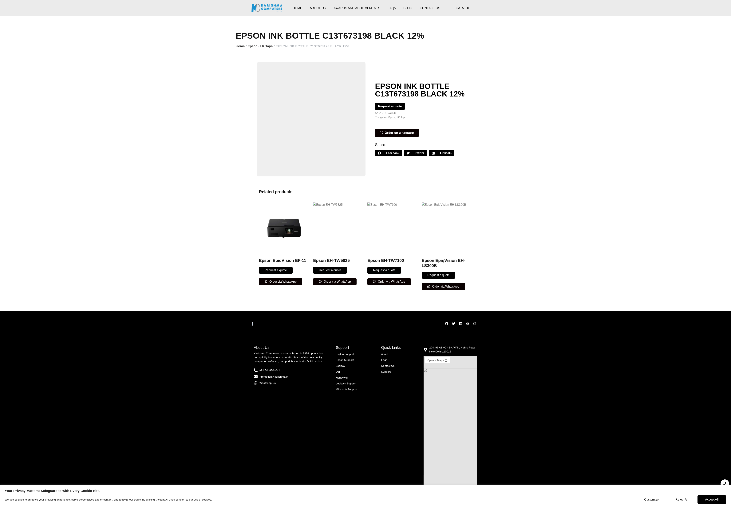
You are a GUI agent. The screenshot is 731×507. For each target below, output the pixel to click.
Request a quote (390, 106)
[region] (365, 496)
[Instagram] (475, 323)
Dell (338, 371)
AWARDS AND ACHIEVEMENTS (357, 8)
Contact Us (387, 365)
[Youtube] (468, 323)
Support (386, 371)
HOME (297, 8)
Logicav (340, 365)
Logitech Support (346, 383)
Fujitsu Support (345, 354)
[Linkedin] (461, 323)
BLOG (407, 8)
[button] (388, 153)
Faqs (384, 359)
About (384, 354)
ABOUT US (318, 8)
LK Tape (266, 46)
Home (240, 46)
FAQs (392, 8)
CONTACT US (430, 8)
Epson (252, 46)
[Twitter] (454, 323)
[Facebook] (447, 323)
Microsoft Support (346, 389)
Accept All (712, 499)
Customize (651, 499)
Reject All (681, 499)
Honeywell (342, 377)
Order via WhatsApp (283, 281)
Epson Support (345, 359)
